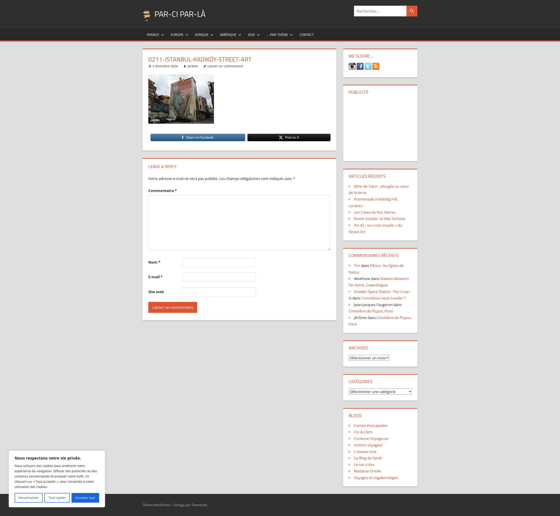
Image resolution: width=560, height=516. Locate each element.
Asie (251, 34)
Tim (357, 265)
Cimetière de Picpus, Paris (371, 310)
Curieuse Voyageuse (371, 438)
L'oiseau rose (365, 451)
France (153, 34)
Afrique (201, 34)
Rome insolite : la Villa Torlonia (379, 218)
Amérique (228, 34)
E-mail (155, 276)
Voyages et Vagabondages (376, 477)
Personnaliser (29, 498)
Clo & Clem (363, 431)
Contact (306, 34)
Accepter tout (85, 498)
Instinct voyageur (368, 444)
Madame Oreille (367, 471)
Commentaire (162, 190)
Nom (154, 262)
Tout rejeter (57, 498)
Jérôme (193, 66)
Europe (177, 34)
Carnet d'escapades (370, 425)
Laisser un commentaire (225, 66)
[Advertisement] (380, 126)
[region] (57, 479)
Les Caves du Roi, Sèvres (375, 212)
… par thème (277, 34)
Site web (156, 291)
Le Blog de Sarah (368, 457)
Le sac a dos (364, 464)
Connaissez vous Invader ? (383, 298)
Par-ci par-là (179, 14)
